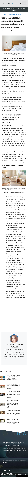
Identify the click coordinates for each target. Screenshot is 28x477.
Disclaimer (22, 474)
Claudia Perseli (4, 30)
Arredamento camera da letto (14, 14)
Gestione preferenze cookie (22, 475)
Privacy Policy (13, 474)
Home (4, 14)
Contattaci (23, 455)
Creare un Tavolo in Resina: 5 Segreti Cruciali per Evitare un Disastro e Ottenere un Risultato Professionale (13, 378)
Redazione (4, 474)
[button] (20, 3)
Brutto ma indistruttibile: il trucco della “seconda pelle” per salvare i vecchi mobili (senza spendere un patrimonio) (14, 394)
